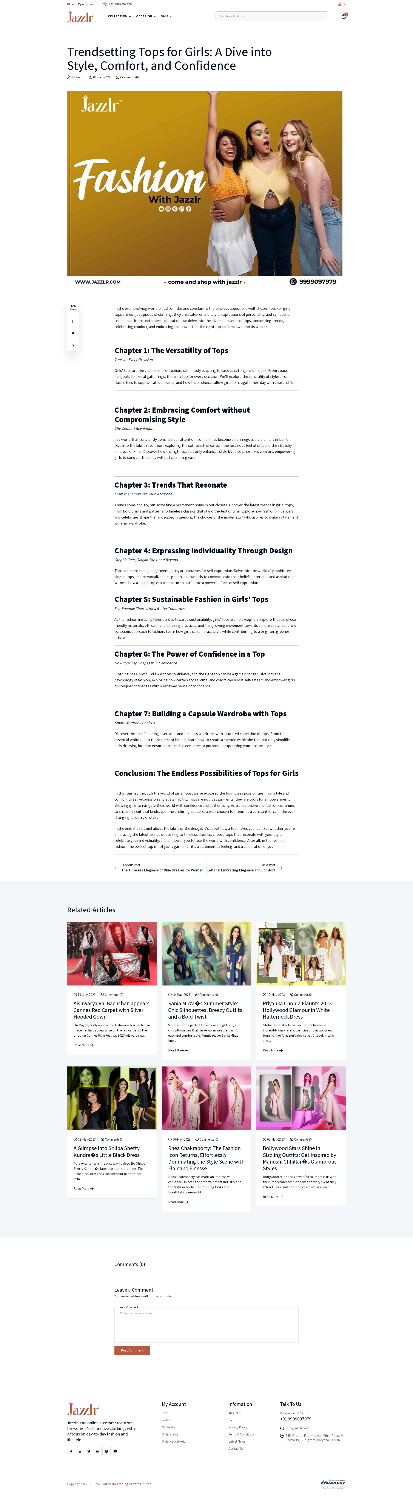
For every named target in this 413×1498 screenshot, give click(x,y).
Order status (170, 1434)
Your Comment (129, 1307)
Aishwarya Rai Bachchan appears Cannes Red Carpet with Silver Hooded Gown (111, 1009)
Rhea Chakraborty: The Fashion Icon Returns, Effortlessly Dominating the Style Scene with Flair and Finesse (206, 1158)
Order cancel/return (175, 1441)
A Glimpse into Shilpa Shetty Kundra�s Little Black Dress (107, 1151)
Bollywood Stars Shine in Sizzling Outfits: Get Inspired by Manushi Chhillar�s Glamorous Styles (300, 1158)
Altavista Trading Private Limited (127, 1484)
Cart (165, 1413)
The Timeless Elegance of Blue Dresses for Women (162, 870)
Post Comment (132, 1350)
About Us (234, 1413)
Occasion (144, 16)
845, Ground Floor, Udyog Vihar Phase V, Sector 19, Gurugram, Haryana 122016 (315, 1437)
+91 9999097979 (120, 4)
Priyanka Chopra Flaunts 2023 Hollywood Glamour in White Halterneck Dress (297, 1009)
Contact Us (235, 1448)
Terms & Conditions (241, 1434)
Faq (231, 1420)
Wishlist (167, 1420)
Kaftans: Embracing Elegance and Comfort (240, 870)
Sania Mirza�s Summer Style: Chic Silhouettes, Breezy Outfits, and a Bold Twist (206, 1009)
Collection (118, 16)
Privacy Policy (237, 1427)
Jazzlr (79, 77)
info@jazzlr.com (83, 4)
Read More (82, 1045)
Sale (164, 16)
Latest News (236, 1441)
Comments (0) (129, 77)
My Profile (168, 1427)
